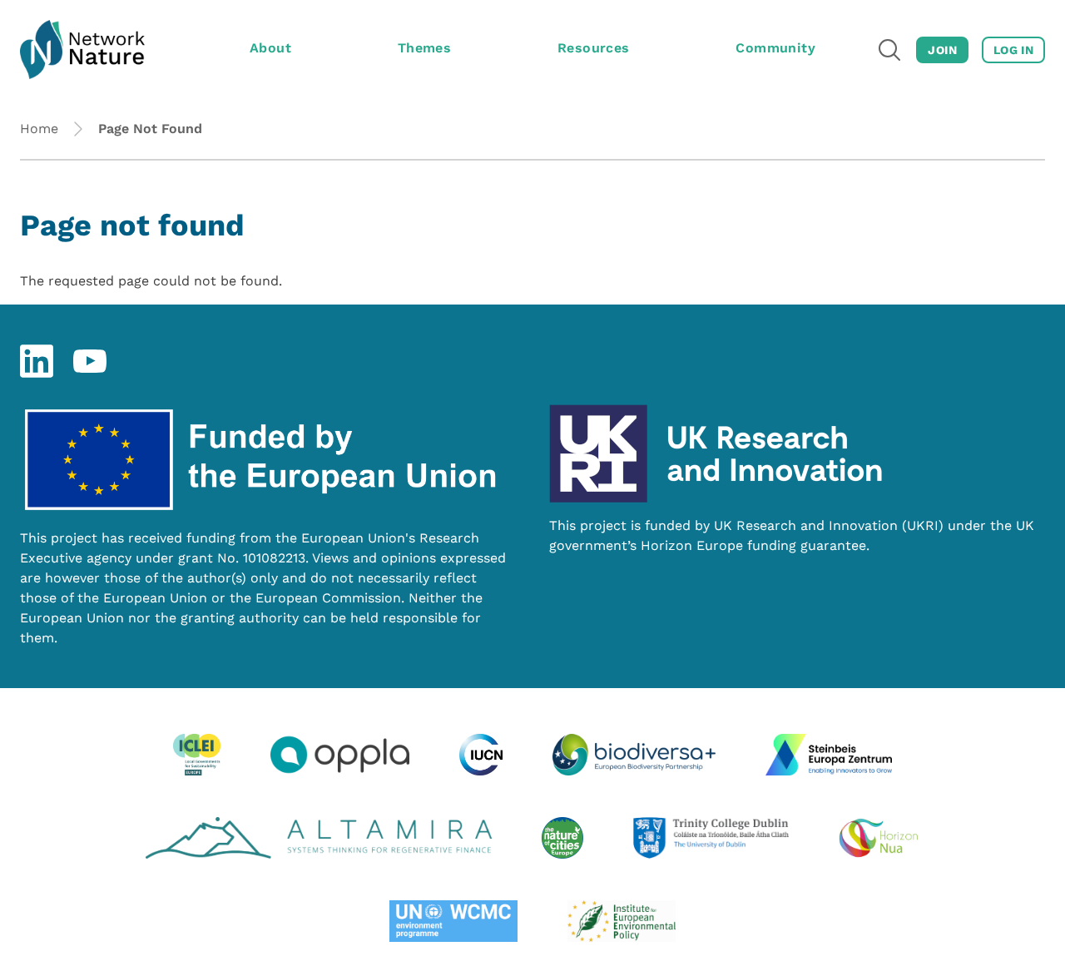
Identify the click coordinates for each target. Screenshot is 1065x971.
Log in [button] (1013, 50)
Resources (593, 48)
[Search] (889, 50)
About (270, 48)
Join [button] (942, 50)
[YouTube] (89, 361)
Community (775, 48)
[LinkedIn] (36, 361)
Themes (424, 48)
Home (39, 128)
